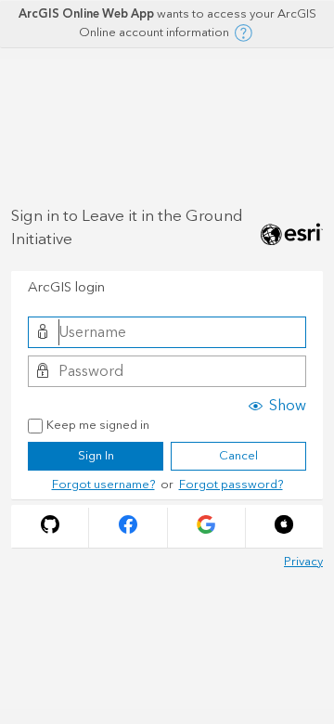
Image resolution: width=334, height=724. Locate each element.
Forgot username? (103, 484)
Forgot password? (231, 484)
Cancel (238, 456)
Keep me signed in (97, 426)
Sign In (96, 456)
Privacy (303, 561)
